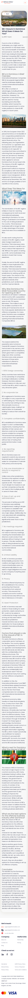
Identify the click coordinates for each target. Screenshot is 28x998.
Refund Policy (5, 967)
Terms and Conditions (21, 969)
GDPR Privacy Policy (20, 964)
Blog (2, 945)
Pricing (19, 942)
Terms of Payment (20, 967)
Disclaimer (4, 964)
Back (7, 14)
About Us (3, 939)
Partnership (20, 939)
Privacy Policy (5, 969)
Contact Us (4, 942)
